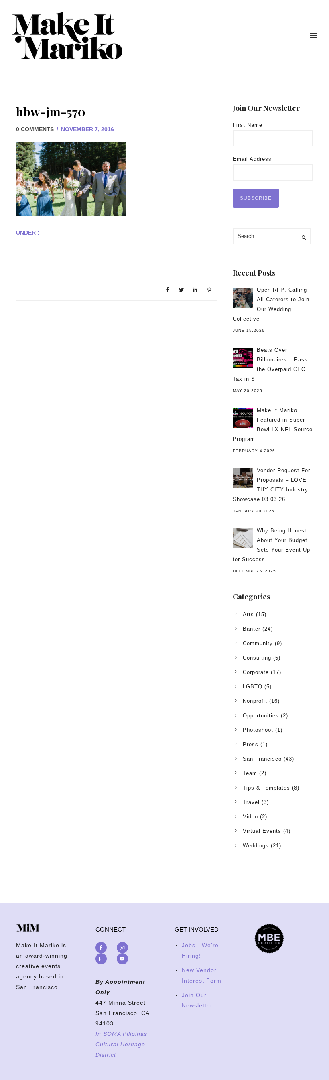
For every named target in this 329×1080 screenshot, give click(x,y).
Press (250, 744)
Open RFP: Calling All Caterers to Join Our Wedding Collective (271, 304)
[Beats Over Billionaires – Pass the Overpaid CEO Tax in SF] (243, 358)
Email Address (252, 159)
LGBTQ (252, 687)
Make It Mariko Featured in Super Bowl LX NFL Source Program (273, 424)
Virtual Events (262, 831)
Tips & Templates (266, 788)
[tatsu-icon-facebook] (103, 947)
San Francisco (262, 759)
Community (258, 643)
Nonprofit (255, 701)
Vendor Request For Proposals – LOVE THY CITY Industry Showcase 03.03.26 (271, 484)
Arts (248, 614)
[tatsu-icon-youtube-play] (122, 958)
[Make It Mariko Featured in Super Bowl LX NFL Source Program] (243, 418)
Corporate (256, 672)
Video (250, 817)
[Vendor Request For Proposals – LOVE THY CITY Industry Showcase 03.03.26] (243, 478)
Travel (251, 802)
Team (250, 773)
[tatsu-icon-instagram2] (124, 947)
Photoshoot (258, 730)
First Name (247, 125)
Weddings (256, 845)
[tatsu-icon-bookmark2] (103, 958)
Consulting (257, 658)
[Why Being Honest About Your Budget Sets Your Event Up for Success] (243, 538)
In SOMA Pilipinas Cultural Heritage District (121, 1044)
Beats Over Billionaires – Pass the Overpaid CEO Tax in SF (270, 364)
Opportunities (261, 716)
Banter (251, 629)
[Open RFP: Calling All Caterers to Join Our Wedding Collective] (243, 298)
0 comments (35, 129)
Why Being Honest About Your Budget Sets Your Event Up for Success (271, 545)
